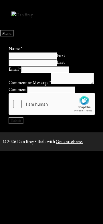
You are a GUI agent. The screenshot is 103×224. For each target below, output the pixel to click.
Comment (18, 89)
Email (15, 69)
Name (15, 48)
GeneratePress (69, 141)
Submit (16, 120)
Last (61, 62)
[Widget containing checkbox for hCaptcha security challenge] (52, 104)
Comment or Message (30, 83)
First (61, 55)
